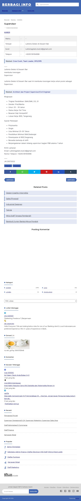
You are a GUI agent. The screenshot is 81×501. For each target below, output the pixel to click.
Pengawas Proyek (11, 416)
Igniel (77, 498)
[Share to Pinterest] (46, 172)
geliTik (6, 393)
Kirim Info (31, 11)
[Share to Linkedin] (59, 172)
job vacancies (9, 324)
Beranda (5, 11)
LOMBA (8, 292)
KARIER (7, 32)
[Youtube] (77, 491)
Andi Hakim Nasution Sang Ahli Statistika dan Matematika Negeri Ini (29, 386)
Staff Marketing (13, 467)
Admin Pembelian (13, 447)
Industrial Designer (14, 204)
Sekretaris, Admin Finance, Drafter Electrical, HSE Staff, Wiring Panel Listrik (34, 452)
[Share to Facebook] (10, 172)
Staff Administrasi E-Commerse (15, 425)
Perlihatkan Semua (12, 404)
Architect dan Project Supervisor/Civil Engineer (31, 92)
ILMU (45, 288)
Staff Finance (9, 430)
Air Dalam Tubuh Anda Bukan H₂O (16, 375)
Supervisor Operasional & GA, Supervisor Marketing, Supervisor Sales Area (31, 420)
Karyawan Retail (10, 435)
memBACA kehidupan (12, 383)
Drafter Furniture (13, 457)
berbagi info (16, 4)
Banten (8, 166)
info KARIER (8, 316)
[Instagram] (73, 491)
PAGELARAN (48, 292)
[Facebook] (61, 491)
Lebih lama (71, 180)
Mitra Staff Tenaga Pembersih (18, 216)
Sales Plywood (12, 199)
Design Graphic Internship (17, 193)
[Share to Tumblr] (71, 172)
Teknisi (9, 210)
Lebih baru (10, 180)
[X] (65, 491)
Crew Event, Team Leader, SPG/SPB (27, 61)
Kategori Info (16, 11)
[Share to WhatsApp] (22, 172)
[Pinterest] (69, 491)
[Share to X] (34, 172)
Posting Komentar (12, 27)
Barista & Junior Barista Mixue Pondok (22, 222)
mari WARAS (9, 373)
